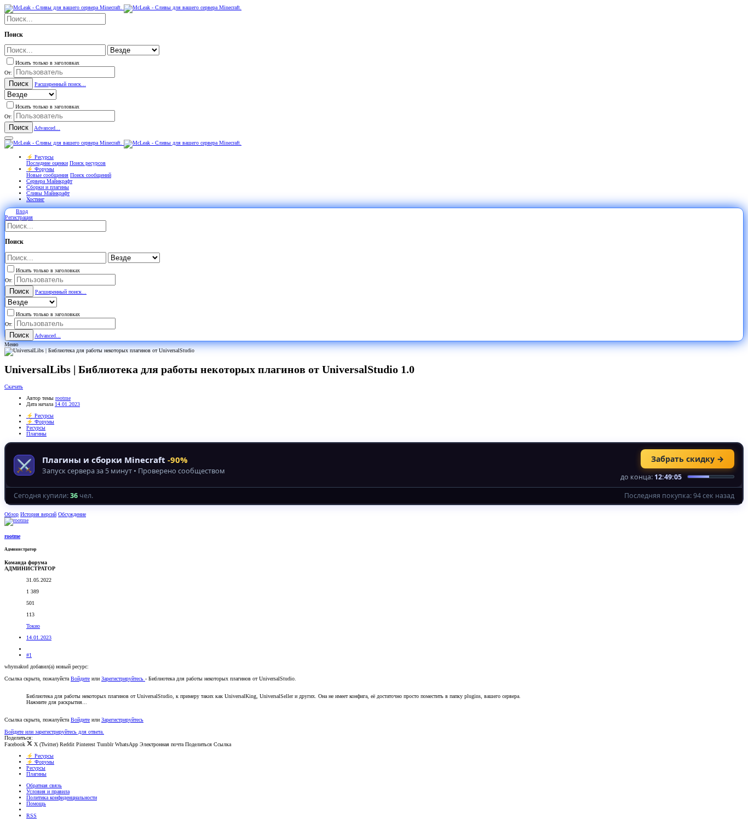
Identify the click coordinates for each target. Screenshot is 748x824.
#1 (29, 655)
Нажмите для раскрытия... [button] (56, 702)
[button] (8, 138)
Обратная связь (44, 785)
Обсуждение (72, 514)
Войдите (80, 679)
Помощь (36, 803)
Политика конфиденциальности (61, 797)
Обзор (11, 514)
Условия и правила (48, 791)
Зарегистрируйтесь (123, 679)
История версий (38, 514)
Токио (33, 626)
